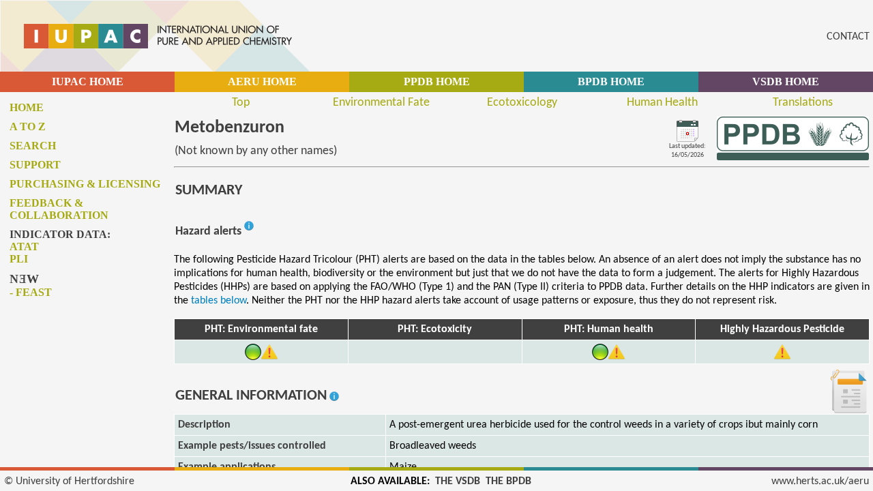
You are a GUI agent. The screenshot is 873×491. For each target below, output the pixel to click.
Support (35, 164)
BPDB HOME (611, 81)
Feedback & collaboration (59, 209)
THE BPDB (508, 481)
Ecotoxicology (522, 102)
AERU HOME (262, 81)
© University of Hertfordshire (69, 481)
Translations (803, 102)
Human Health (662, 102)
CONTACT (848, 36)
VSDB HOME (785, 81)
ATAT (24, 246)
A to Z (28, 126)
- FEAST (31, 292)
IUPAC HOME (87, 81)
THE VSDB (457, 481)
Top (241, 102)
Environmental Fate (381, 102)
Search (33, 145)
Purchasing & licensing (85, 184)
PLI (19, 259)
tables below (218, 300)
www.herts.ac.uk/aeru (820, 481)
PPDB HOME (437, 81)
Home (27, 107)
